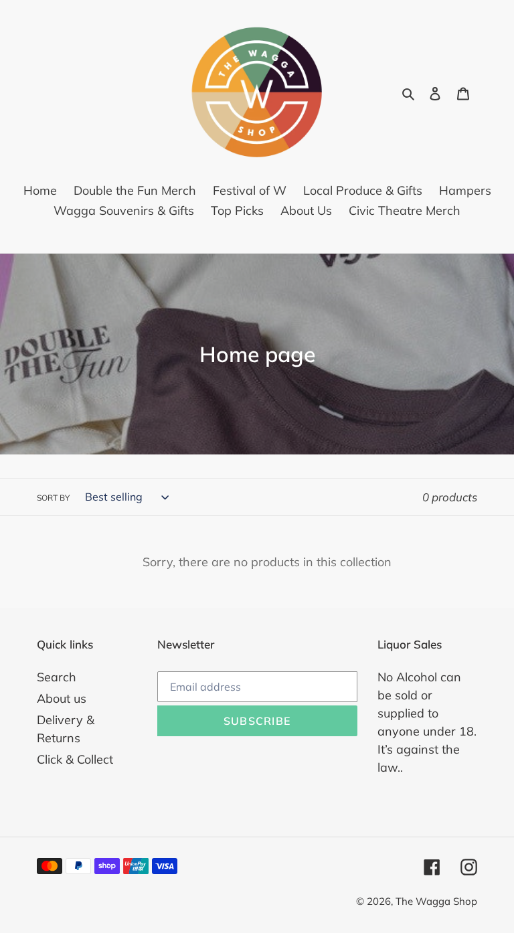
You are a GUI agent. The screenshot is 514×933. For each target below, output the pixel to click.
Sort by (53, 498)
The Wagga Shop (436, 901)
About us (61, 698)
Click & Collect (75, 759)
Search (56, 677)
